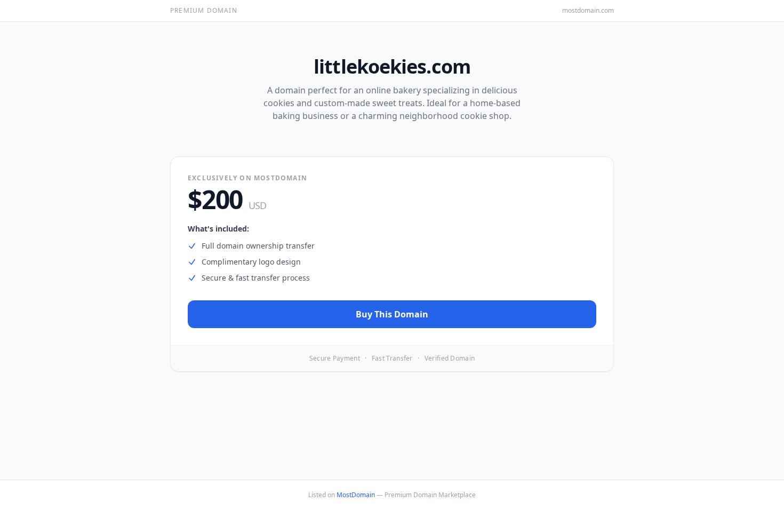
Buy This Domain (392, 314)
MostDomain (356, 494)
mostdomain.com (588, 10)
